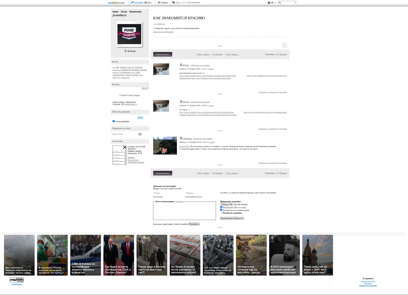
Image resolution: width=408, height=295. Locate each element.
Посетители (133, 160)
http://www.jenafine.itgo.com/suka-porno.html (211, 78)
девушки (138, 67)
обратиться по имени (200, 65)
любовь (143, 70)
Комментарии (135, 11)
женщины (116, 70)
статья (135, 75)
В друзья (132, 51)
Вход (149, 2)
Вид (273, 3)
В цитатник (282, 92)
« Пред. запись (202, 54)
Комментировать (162, 54)
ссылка (210, 69)
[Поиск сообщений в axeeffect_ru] (140, 117)
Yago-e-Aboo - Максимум (124, 102)
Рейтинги (164, 2)
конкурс (136, 69)
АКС (118, 67)
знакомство (125, 70)
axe (114, 67)
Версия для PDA (368, 281)
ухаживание (125, 78)
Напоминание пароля (193, 196)
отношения (125, 72)
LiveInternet (117, 3)
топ (118, 78)
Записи (115, 11)
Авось (178, 2)
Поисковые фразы (136, 162)
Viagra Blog (184, 146)
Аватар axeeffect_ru (129, 34)
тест (115, 77)
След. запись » (232, 54)
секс (138, 72)
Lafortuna (187, 138)
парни (133, 72)
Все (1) (145, 88)
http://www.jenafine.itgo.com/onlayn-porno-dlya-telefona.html (206, 112)
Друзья (124, 11)
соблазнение (118, 75)
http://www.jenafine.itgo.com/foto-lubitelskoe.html (214, 115)
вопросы (130, 67)
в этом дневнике (122, 121)
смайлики (179, 201)
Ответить (263, 92)
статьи (128, 75)
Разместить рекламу (368, 286)
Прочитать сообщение (163, 32)
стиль (141, 75)
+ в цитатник (159, 23)
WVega (186, 65)
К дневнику (217, 54)
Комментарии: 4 (130, 104)
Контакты (368, 283)
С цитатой (272, 92)
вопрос (123, 67)
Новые (283, 54)
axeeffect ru (113, 15)
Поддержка (269, 2)
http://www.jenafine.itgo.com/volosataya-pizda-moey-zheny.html (207, 75)
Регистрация (138, 2)
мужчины (116, 72)
